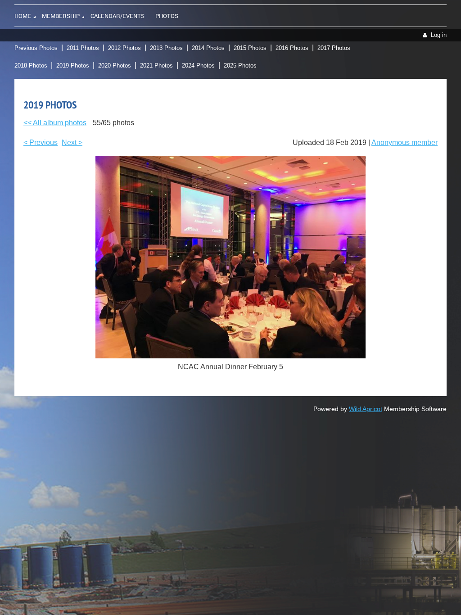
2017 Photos (333, 48)
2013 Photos (166, 48)
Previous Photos (36, 48)
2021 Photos (156, 65)
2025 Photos (240, 65)
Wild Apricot (365, 408)
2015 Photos (250, 48)
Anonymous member (404, 142)
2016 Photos (292, 48)
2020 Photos (114, 65)
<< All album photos (54, 123)
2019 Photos (72, 65)
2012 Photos (124, 48)
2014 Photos (208, 48)
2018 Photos (30, 65)
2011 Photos (83, 48)
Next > (72, 142)
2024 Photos (198, 65)
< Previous (40, 142)
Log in (439, 35)
